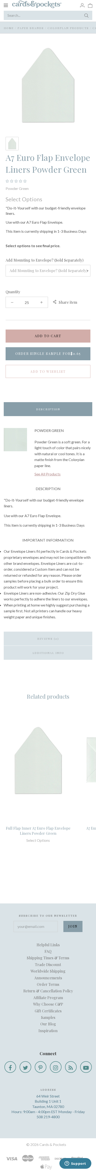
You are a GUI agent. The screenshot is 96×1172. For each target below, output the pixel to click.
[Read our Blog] (71, 1067)
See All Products (47, 474)
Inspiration (48, 1030)
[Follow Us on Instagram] (56, 1067)
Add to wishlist (48, 371)
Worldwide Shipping (48, 971)
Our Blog (48, 1023)
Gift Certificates (48, 1010)
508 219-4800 (48, 1117)
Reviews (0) (48, 638)
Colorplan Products (68, 28)
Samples (48, 1017)
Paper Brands (30, 28)
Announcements (48, 977)
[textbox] (48, 270)
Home (9, 28)
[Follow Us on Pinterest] (40, 1067)
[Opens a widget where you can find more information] (75, 1164)
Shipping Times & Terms (48, 957)
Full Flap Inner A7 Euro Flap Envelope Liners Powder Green (38, 831)
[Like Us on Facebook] (10, 1067)
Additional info (48, 653)
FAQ (48, 951)
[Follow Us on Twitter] (25, 1067)
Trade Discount (48, 964)
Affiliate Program (48, 997)
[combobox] (48, 270)
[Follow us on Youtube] (86, 1067)
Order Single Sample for (48, 353)
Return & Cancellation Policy (48, 990)
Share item (68, 302)
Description (48, 409)
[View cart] (90, 5)
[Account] (82, 5)
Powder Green (17, 188)
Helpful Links (48, 944)
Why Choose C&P (48, 1004)
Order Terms (48, 984)
